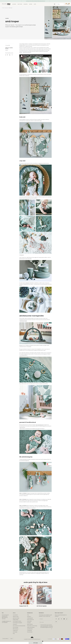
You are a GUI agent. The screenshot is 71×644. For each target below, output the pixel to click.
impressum (15, 624)
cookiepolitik (29, 630)
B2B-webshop (15, 628)
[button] (35, 643)
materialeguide (30, 618)
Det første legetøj (41, 606)
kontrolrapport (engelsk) (17, 622)
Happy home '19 (23, 606)
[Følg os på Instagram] (58, 619)
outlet (35, 4)
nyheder (30, 4)
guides (7, 18)
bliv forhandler (15, 627)
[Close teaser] (42, 641)
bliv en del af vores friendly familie (19, 625)
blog (14, 633)
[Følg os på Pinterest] (61, 619)
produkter (14, 4)
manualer (29, 622)
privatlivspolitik (30, 628)
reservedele (29, 621)
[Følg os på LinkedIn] (56, 621)
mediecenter (15, 630)
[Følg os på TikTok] (66, 619)
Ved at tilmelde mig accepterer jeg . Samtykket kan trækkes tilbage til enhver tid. (46, 626)
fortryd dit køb (29, 631)
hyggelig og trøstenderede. (44, 163)
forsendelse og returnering (32, 625)
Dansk (11, 638)
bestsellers (26, 4)
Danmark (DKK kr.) (5, 638)
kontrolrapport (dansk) (17, 621)
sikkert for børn (15, 616)
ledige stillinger (15, 619)
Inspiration (6, 7)
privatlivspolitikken (45, 626)
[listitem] (9, 55)
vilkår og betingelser (31, 627)
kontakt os (29, 616)
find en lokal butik (30, 619)
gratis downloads (16, 618)
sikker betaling (30, 624)
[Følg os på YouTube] (64, 619)
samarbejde (15, 631)
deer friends (20, 4)
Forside (3, 7)
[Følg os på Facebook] (56, 619)
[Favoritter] (65, 4)
